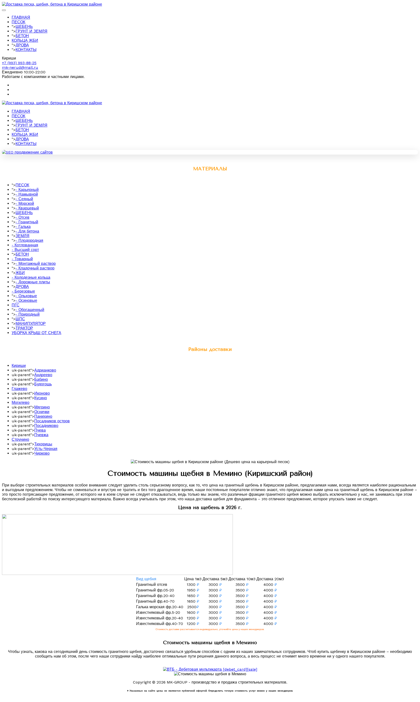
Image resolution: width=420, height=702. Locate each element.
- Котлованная (25, 245)
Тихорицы (43, 444)
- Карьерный (27, 189)
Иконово (42, 393)
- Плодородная (29, 240)
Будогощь (43, 384)
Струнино (20, 439)
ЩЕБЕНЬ (24, 26)
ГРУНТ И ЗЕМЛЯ (31, 31)
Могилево (20, 402)
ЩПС (20, 319)
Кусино (40, 398)
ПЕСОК (18, 22)
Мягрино (42, 407)
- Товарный (22, 259)
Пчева (40, 430)
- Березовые (23, 291)
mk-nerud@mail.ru (20, 67)
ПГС (15, 305)
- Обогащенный (30, 309)
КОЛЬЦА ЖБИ (25, 40)
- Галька (23, 226)
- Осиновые (26, 300)
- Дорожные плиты (33, 282)
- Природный (28, 314)
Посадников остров (52, 421)
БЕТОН (22, 36)
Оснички (41, 411)
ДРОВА (22, 45)
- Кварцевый (27, 208)
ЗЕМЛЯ (22, 236)
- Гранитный (27, 222)
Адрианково (45, 370)
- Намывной (27, 194)
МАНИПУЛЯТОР (31, 323)
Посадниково (46, 425)
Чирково (42, 453)
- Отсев (22, 217)
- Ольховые (26, 296)
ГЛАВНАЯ (21, 17)
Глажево (19, 388)
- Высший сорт (25, 249)
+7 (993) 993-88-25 (19, 63)
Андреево (43, 375)
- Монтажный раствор (36, 263)
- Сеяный (24, 199)
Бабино (41, 379)
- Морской (25, 203)
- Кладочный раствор (35, 268)
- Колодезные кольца (31, 277)
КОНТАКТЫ (26, 49)
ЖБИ (20, 272)
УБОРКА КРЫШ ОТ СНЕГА (36, 332)
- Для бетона (27, 231)
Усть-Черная (45, 448)
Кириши (19, 365)
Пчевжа (41, 435)
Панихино (43, 416)
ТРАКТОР (24, 328)
